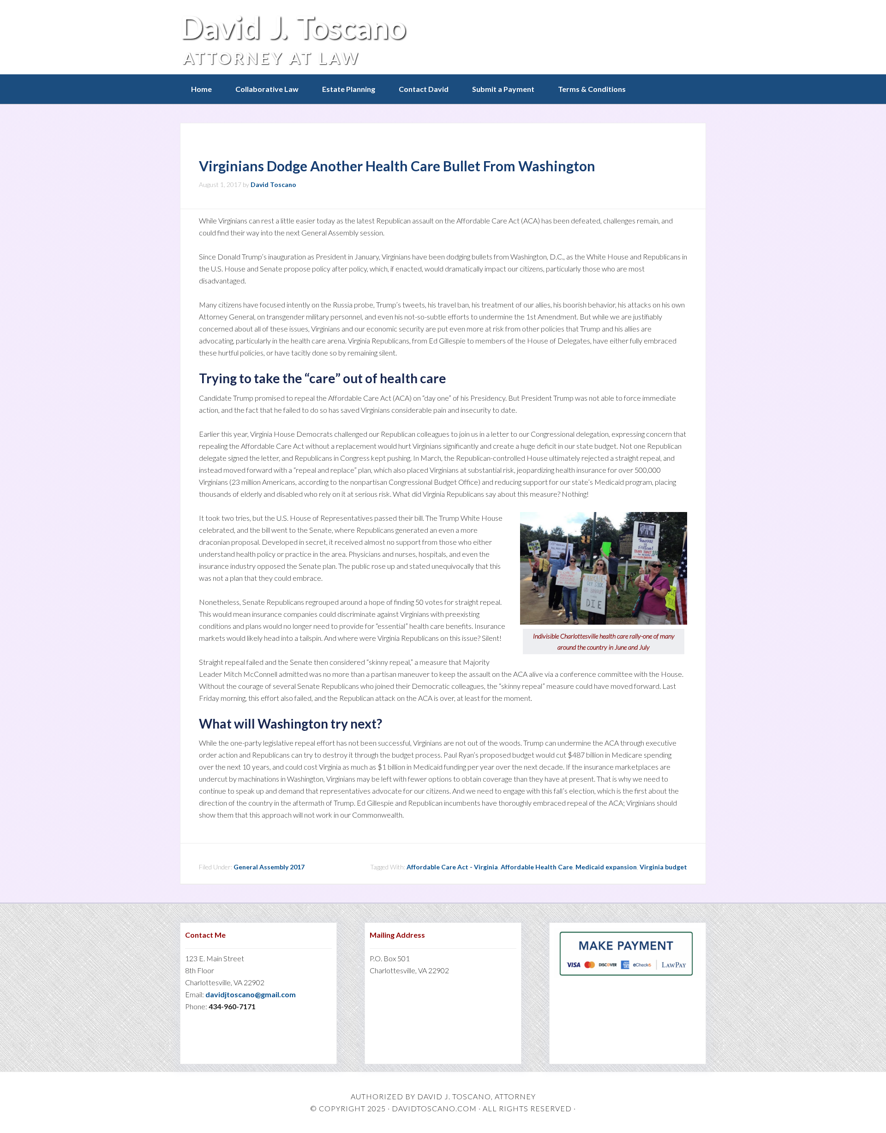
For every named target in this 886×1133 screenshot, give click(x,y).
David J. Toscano (293, 26)
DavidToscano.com (434, 1108)
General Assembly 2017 (269, 867)
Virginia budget (663, 867)
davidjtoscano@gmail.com (250, 994)
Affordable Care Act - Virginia (452, 867)
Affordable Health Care (537, 867)
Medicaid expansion (606, 867)
